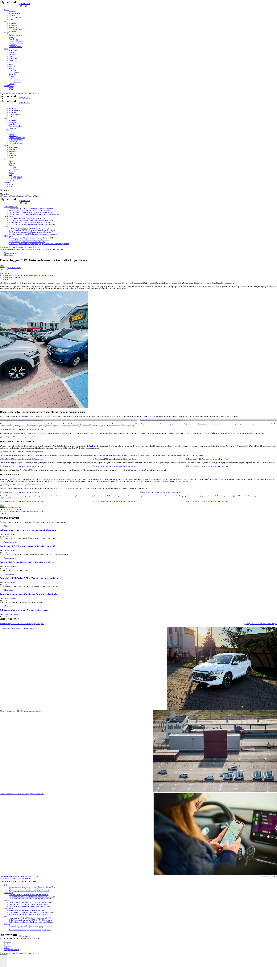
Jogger (79, 424)
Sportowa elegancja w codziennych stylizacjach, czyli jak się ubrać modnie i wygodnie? (39, 244)
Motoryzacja (13, 25)
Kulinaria (12, 52)
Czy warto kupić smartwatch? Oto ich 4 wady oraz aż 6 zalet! (30, 899)
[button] (3, 960)
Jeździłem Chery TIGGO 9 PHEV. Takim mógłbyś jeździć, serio (22, 624)
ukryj (9, 273)
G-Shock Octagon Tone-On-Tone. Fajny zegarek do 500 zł (29, 240)
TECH (6, 33)
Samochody (13, 27)
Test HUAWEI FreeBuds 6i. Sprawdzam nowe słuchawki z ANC (31, 220)
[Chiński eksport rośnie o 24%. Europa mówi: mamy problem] (215, 751)
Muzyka (16, 72)
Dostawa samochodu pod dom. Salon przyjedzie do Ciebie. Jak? (22, 794)
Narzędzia (12, 54)
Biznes (11, 88)
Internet (11, 37)
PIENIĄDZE (9, 86)
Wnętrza (11, 60)
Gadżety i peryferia (15, 35)
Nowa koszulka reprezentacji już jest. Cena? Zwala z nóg (28, 914)
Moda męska (13, 15)
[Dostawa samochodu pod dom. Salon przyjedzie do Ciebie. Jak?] (215, 834)
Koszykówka (17, 80)
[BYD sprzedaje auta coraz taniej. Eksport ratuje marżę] (222, 668)
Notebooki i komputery (17, 41)
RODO (6, 948)
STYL (6, 10)
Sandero (92, 446)
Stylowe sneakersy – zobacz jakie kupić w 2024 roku (27, 242)
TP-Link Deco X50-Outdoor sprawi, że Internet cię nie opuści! (30, 228)
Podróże (11, 76)
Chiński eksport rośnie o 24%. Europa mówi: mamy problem (20, 711)
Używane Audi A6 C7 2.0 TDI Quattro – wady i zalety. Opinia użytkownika (35, 214)
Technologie (13, 45)
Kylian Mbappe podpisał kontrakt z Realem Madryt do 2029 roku (31, 922)
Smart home (13, 58)
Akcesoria (12, 12)
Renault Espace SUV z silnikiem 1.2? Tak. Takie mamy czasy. (30, 211)
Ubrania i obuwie (15, 17)
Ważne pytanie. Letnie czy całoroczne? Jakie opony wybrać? (29, 906)
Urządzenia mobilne (15, 47)
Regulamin (8, 946)
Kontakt (7, 944)
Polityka (11, 90)
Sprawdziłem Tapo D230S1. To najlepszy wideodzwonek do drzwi (32, 230)
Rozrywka (12, 74)
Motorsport (12, 31)
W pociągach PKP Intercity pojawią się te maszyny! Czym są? (30, 930)
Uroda (11, 19)
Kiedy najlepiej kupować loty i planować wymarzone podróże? (30, 926)
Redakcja (7, 942)
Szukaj (23, 6)
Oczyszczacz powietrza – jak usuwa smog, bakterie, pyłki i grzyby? (32, 887)
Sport (10, 78)
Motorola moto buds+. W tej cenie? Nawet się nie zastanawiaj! (30, 222)
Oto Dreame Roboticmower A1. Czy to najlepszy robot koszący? (31, 232)
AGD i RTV (13, 51)
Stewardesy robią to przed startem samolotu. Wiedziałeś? (28, 928)
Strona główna (5, 249)
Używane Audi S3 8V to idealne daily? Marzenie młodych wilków (31, 212)
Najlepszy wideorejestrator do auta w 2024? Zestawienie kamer (30, 902)
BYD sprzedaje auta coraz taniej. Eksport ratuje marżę (18, 628)
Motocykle (12, 23)
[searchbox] (10, 6)
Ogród (11, 56)
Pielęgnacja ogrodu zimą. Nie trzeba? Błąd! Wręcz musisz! (29, 891)
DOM (6, 49)
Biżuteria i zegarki (15, 14)
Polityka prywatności (11, 950)
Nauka (11, 64)
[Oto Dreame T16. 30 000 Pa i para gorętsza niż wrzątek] (268, 877)
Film (14, 70)
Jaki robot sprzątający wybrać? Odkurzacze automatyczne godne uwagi (33, 234)
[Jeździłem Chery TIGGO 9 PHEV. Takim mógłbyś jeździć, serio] (260, 624)
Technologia (8, 893)
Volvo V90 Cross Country (143, 416)
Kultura (11, 68)
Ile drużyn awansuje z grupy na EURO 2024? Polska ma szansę (30, 920)
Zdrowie (11, 84)
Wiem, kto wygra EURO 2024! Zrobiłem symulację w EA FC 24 (31, 918)
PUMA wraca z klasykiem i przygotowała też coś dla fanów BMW (31, 238)
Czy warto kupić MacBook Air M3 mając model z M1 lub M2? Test (32, 224)
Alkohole (12, 66)
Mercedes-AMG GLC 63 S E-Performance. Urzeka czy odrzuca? (31, 209)
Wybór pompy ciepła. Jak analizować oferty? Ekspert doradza (30, 889)
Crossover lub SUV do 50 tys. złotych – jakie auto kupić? (28, 904)
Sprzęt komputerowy (16, 43)
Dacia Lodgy (203, 424)
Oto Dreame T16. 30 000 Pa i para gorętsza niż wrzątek (19, 876)
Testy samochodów (15, 29)
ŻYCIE (7, 62)
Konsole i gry (13, 39)
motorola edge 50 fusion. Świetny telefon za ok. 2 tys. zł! (28, 218)
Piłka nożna (17, 82)
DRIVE (7, 21)
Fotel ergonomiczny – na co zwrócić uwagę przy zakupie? (28, 895)
